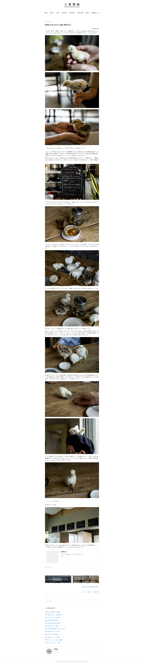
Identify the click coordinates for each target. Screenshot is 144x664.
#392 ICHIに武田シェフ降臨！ (52, 626)
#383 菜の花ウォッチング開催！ (52, 637)
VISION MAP (80, 13)
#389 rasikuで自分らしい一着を (52, 631)
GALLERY (72, 13)
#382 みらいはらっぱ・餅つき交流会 (53, 640)
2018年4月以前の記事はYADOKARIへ (90, 587)
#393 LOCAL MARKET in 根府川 (52, 623)
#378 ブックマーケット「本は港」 (53, 642)
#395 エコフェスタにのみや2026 (53, 617)
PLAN (57, 13)
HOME (45, 13)
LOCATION (64, 13)
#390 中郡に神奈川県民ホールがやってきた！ (56, 628)
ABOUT (52, 13)
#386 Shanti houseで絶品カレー (52, 634)
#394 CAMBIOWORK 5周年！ (52, 620)
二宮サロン (65, 31)
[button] (45, 13)
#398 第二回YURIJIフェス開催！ (52, 612)
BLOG (87, 13)
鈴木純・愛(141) (48, 567)
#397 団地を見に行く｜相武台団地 (53, 614)
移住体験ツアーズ (95, 13)
